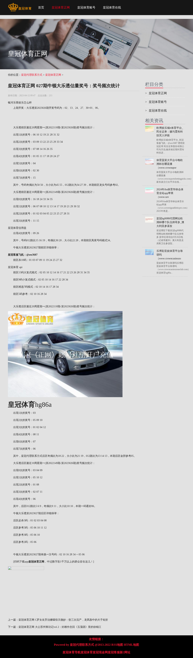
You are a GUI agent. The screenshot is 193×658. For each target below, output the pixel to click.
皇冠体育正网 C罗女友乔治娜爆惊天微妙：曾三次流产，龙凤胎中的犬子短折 (63, 619)
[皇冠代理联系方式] (19, 4)
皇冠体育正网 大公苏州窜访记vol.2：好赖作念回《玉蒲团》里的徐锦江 (59, 627)
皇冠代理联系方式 (31, 74)
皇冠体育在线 (112, 7)
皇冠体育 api (15, 267)
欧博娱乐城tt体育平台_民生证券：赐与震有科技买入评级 (169, 131)
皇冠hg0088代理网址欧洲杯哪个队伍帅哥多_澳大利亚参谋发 (170, 222)
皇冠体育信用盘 (17, 228)
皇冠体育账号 (86, 7)
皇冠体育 (87, 652)
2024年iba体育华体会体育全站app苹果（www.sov (169, 193)
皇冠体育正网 (61, 7)
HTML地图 (131, 644)
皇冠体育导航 (72, 652)
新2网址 (125, 652)
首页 (41, 7)
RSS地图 (117, 644)
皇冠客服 (114, 652)
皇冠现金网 (100, 652)
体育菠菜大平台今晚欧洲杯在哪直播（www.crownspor (169, 164)
